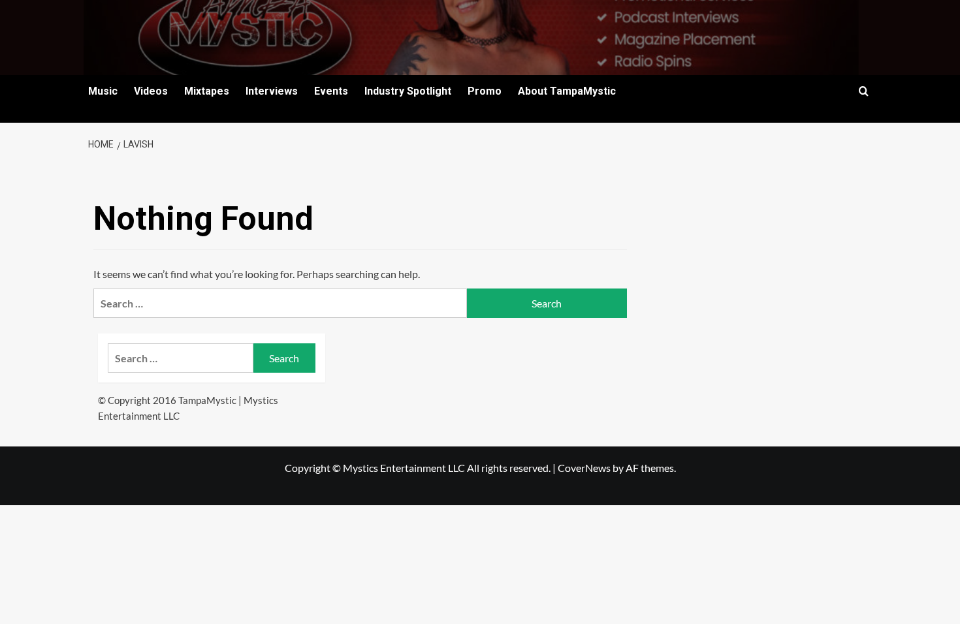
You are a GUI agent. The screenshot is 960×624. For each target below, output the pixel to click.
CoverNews (584, 467)
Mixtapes (206, 91)
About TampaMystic (567, 91)
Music (103, 91)
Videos (151, 91)
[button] (864, 91)
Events (331, 91)
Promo (485, 91)
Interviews (272, 91)
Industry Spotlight (407, 91)
